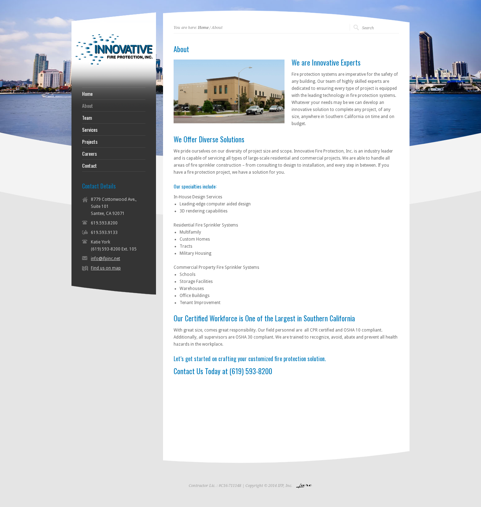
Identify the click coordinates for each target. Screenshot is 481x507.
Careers (89, 153)
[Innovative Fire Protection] (113, 77)
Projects (90, 141)
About (87, 105)
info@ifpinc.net (105, 258)
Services (90, 129)
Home (203, 27)
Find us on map (106, 268)
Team (87, 117)
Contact (89, 165)
